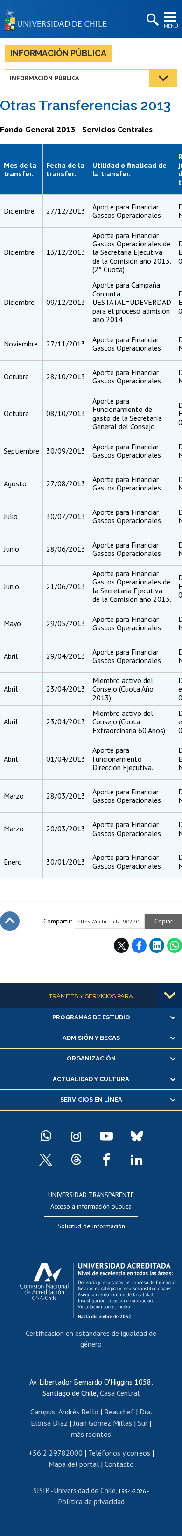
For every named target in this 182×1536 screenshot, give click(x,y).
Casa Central (120, 1393)
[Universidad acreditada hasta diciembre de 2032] (98, 1288)
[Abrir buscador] (152, 20)
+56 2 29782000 (55, 1452)
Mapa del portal (74, 1464)
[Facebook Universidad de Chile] (106, 1159)
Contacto (119, 1464)
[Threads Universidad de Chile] (76, 1159)
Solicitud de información (91, 1226)
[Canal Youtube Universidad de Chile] (106, 1136)
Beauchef (119, 1411)
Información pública (58, 53)
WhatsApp (174, 945)
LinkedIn (156, 945)
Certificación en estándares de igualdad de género (91, 1338)
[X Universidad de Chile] (45, 1159)
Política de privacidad (91, 1501)
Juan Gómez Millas (102, 1423)
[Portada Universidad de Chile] (58, 19)
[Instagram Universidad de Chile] (76, 1136)
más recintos (91, 1434)
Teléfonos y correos (119, 1452)
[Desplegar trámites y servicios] (170, 995)
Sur (142, 1423)
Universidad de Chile (85, 1490)
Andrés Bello (78, 1411)
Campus (42, 1411)
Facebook (139, 945)
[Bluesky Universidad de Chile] (136, 1136)
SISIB (41, 1490)
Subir (10, 921)
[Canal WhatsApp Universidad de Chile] (45, 1136)
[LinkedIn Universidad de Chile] (136, 1159)
